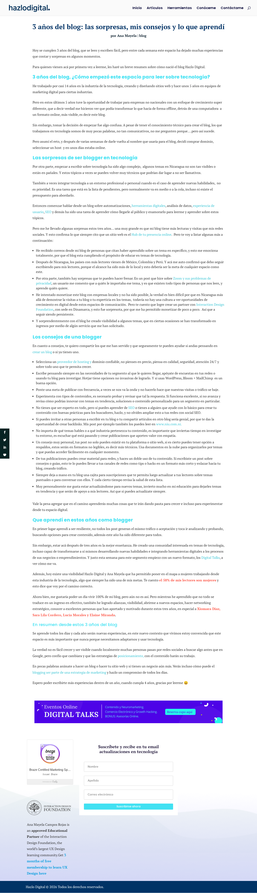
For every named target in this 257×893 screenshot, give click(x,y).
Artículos (155, 8)
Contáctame (232, 8)
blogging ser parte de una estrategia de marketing (69, 672)
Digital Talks (210, 557)
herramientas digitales (148, 205)
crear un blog (42, 352)
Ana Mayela (127, 35)
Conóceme (206, 8)
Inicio (137, 8)
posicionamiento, (131, 656)
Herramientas (179, 8)
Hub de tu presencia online (151, 234)
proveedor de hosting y (74, 361)
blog (142, 35)
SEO (48, 212)
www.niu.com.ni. (169, 424)
